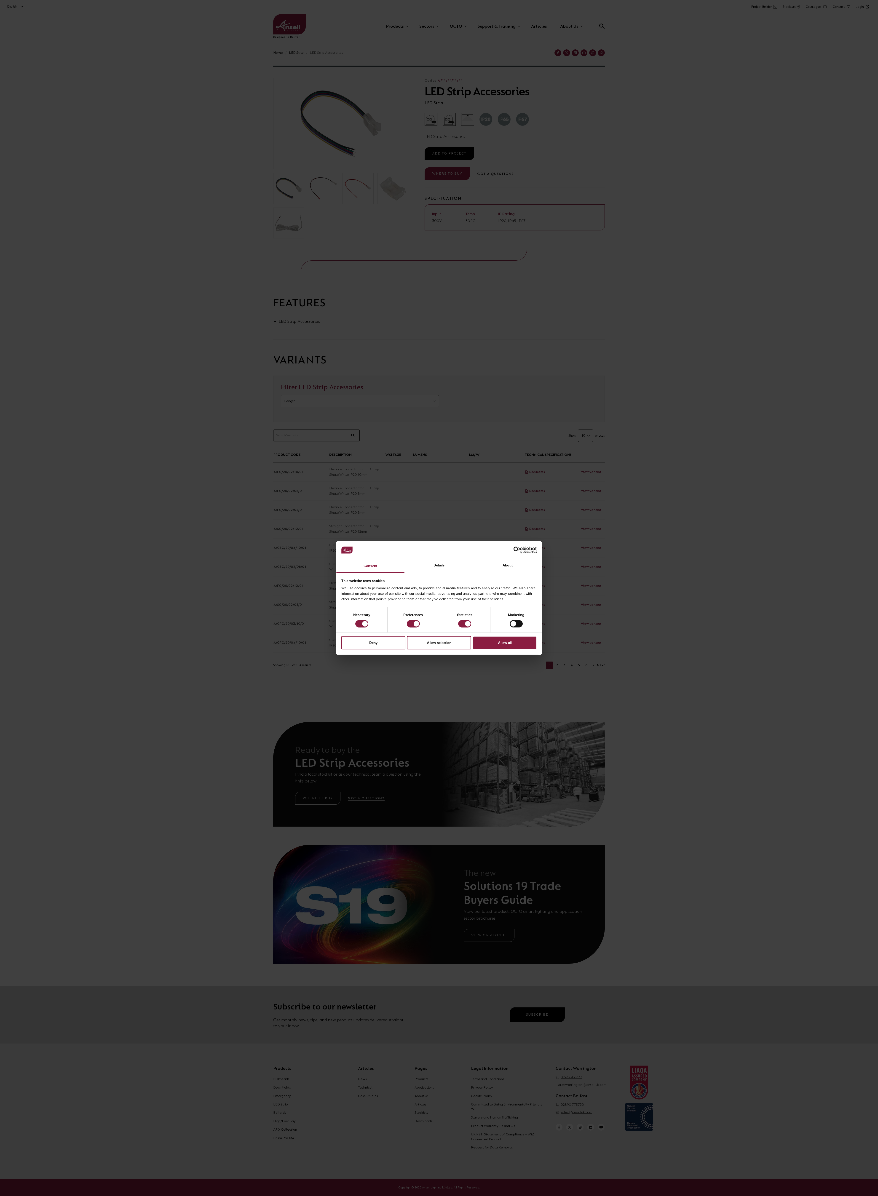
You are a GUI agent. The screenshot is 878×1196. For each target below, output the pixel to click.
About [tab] (508, 565)
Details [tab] (439, 565)
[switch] (413, 623)
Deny (373, 643)
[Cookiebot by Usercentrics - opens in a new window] (517, 550)
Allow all (505, 643)
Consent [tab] (370, 566)
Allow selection (439, 643)
